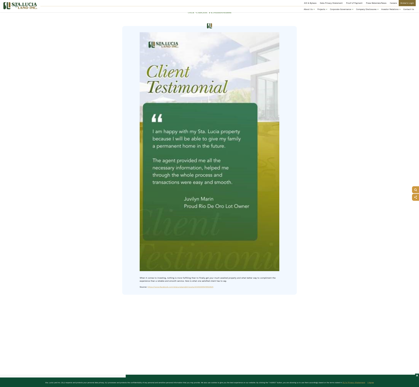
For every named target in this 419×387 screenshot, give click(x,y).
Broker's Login (407, 3)
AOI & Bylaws (310, 3)
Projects (321, 9)
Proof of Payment (354, 3)
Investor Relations (389, 9)
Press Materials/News (376, 3)
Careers (393, 3)
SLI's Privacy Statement (354, 382)
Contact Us (408, 9)
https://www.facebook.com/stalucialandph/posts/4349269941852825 (180, 287)
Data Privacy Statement (331, 3)
